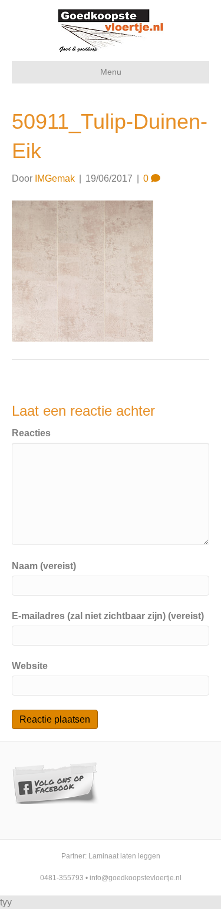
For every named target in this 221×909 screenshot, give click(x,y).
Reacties (31, 433)
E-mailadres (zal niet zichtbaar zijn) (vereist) (108, 616)
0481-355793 (62, 878)
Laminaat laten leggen (124, 856)
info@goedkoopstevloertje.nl (136, 878)
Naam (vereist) (44, 566)
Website (30, 666)
